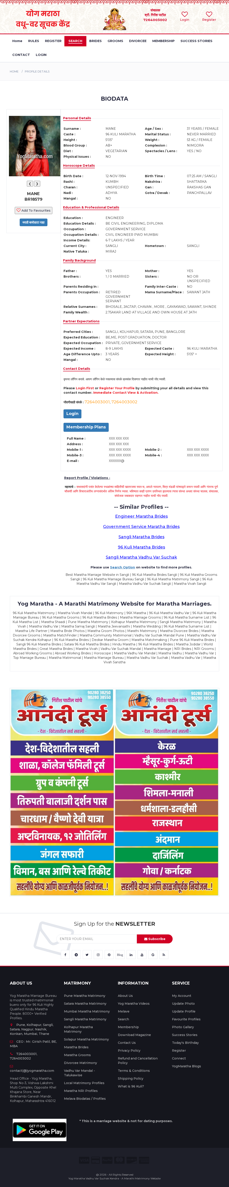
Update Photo (183, 1004)
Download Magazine (134, 1035)
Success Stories (184, 1035)
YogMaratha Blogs (186, 1066)
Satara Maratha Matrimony (85, 1004)
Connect (179, 1058)
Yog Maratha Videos (134, 1004)
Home (14, 71)
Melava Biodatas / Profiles (85, 1099)
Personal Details (77, 118)
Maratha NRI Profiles (81, 1091)
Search (123, 1019)
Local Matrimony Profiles (84, 1083)
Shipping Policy (130, 1078)
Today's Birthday (185, 1043)
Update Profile (183, 1011)
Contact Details (76, 369)
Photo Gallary (183, 1027)
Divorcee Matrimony (80, 1063)
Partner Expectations (81, 321)
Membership (128, 1027)
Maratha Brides (76, 1047)
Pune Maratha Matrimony (84, 996)
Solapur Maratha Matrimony (86, 1039)
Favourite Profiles (186, 1019)
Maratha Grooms (77, 1055)
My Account (181, 996)
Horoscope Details (79, 166)
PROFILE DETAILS (37, 71)
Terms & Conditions (134, 1071)
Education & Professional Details (91, 207)
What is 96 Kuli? (131, 1086)
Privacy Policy (129, 1051)
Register (179, 1051)
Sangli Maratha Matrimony (85, 1019)
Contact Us (127, 1043)
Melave (123, 1011)
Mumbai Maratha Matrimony (87, 1011)
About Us (125, 996)
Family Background (79, 260)
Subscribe (156, 939)
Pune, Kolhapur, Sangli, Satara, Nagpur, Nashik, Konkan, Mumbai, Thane (31, 1029)
